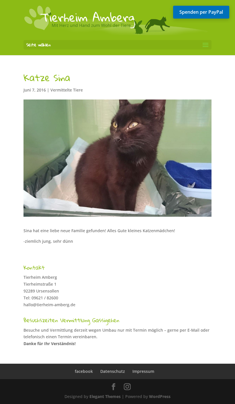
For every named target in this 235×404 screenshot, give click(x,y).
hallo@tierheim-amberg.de (49, 304)
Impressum (143, 371)
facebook (84, 371)
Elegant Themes (105, 396)
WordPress (160, 396)
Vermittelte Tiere (66, 90)
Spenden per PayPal (201, 12)
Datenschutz (112, 371)
